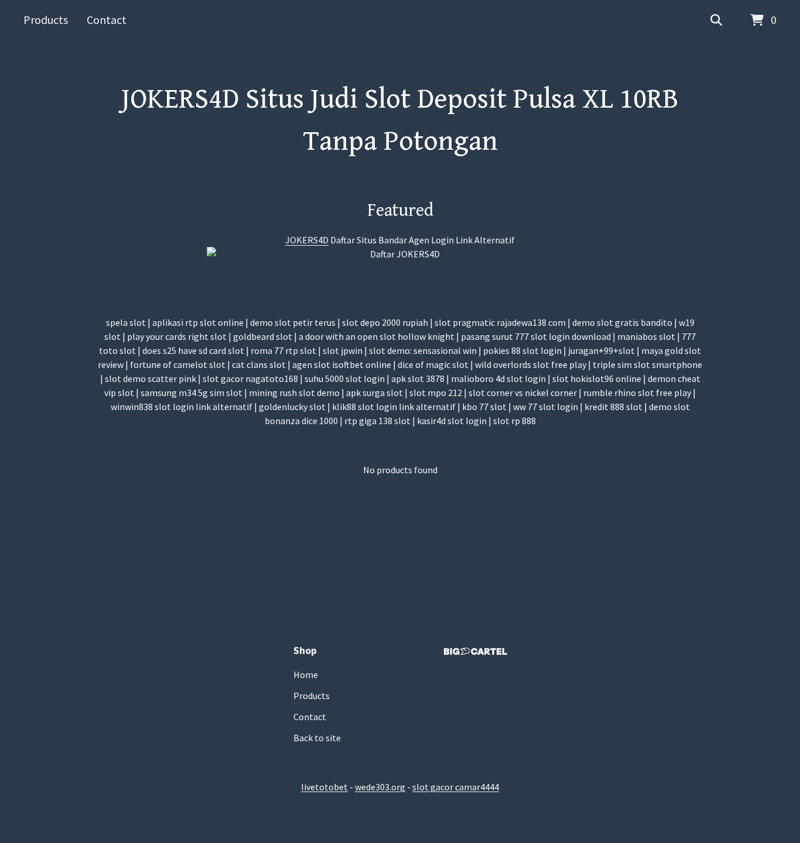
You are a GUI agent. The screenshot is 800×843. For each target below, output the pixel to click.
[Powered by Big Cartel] (475, 651)
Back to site (317, 738)
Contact (107, 19)
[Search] (716, 20)
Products (45, 19)
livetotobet (324, 787)
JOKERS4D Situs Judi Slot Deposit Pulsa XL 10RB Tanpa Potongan (400, 120)
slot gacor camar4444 (455, 787)
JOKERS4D (307, 240)
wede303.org (380, 787)
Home (305, 674)
